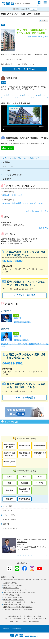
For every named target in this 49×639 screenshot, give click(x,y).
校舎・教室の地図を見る (38, 37)
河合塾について (14, 621)
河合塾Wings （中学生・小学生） (13, 600)
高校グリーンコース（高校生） (13, 585)
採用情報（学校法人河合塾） (31, 621)
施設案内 (6, 162)
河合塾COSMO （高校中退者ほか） (14, 604)
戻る (43, 20)
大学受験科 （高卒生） (10, 583)
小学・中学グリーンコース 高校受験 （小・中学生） (19, 592)
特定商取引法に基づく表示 (32, 616)
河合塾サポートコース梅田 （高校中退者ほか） (17, 607)
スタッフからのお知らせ (12, 175)
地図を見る (43, 228)
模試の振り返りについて (12, 195)
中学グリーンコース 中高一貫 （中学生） (16, 590)
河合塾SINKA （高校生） (11, 588)
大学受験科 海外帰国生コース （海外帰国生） (17, 609)
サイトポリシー (28, 619)
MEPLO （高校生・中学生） (12, 595)
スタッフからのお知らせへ (37, 211)
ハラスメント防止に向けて (13, 619)
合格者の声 (7, 179)
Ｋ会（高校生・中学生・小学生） (13, 597)
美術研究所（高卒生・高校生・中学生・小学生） (18, 602)
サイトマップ (40, 619)
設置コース (7, 170)
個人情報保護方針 (13, 616)
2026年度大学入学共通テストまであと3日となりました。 (24, 204)
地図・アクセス (9, 166)
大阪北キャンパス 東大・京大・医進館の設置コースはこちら (25, 345)
